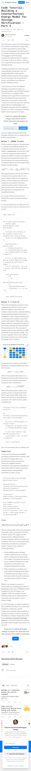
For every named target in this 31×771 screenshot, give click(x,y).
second (7, 56)
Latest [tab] (7, 685)
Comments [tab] (5, 664)
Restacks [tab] (12, 664)
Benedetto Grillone (10, 34)
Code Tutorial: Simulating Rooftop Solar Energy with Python (11, 708)
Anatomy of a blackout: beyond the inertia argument (10, 692)
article (24, 107)
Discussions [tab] (14, 685)
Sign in (27, 2)
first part (13, 51)
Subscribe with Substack (16, 754)
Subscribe (21, 2)
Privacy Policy (20, 761)
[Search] (28, 685)
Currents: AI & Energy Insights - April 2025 (10, 697)
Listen (27, 35)
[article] (15, 696)
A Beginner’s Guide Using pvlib (10, 712)
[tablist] (8, 664)
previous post (12, 151)
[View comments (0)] (8, 40)
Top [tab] (3, 685)
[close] (26, 720)
